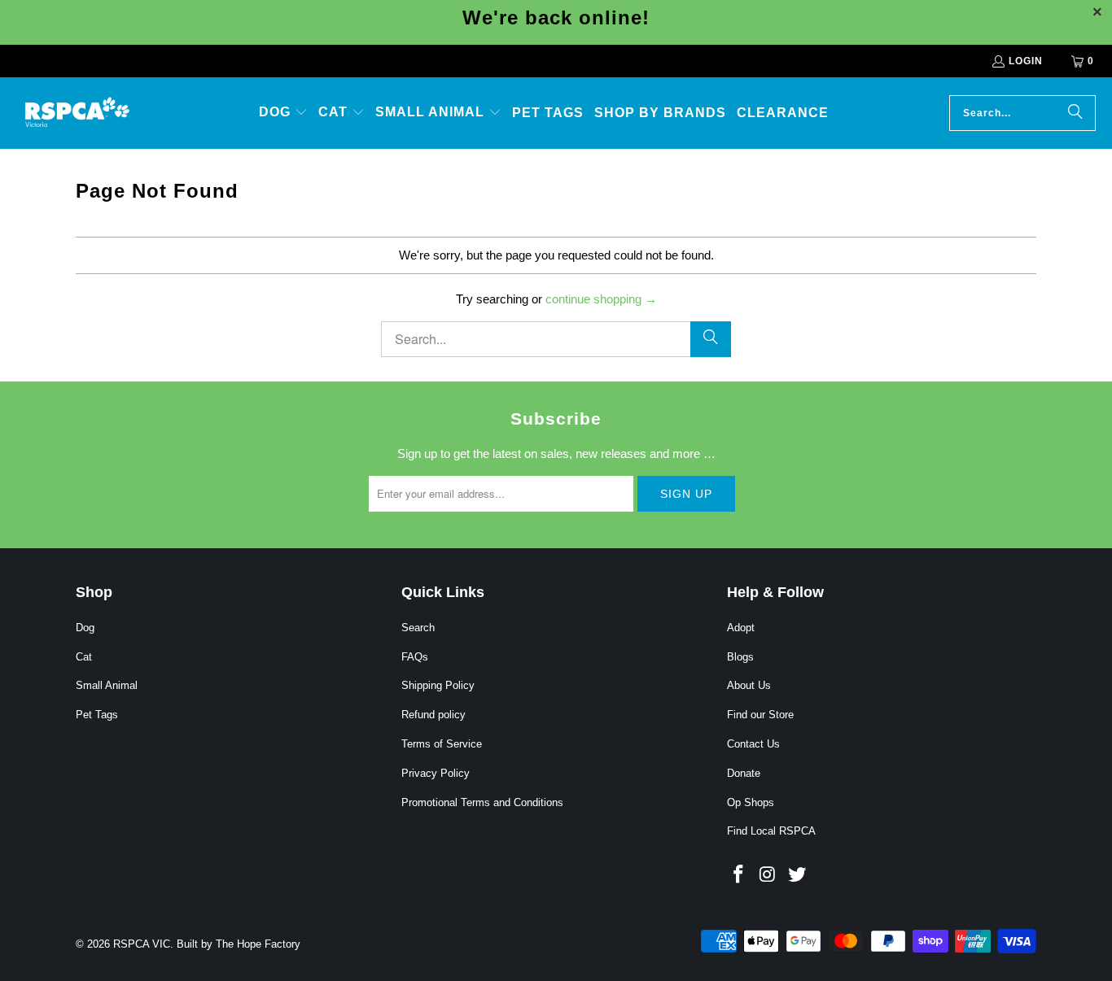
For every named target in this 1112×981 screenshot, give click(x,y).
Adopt (741, 627)
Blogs (740, 657)
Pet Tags (97, 714)
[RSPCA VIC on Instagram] (768, 875)
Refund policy (433, 714)
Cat (84, 657)
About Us (749, 685)
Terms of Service (441, 744)
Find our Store (760, 714)
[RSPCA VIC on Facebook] (739, 875)
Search (418, 627)
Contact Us (753, 744)
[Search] (1075, 113)
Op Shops (750, 802)
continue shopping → (601, 299)
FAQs (414, 657)
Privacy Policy (435, 773)
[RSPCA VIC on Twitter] (797, 875)
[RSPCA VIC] (77, 113)
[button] (283, 113)
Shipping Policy (438, 685)
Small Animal (107, 685)
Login (1026, 61)
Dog (85, 627)
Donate (743, 773)
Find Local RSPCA (771, 831)
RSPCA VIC (141, 944)
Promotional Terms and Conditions (482, 802)
